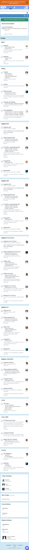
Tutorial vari (7, 77)
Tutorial (6, 72)
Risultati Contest (8, 58)
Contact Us (20, 545)
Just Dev (9, 537)
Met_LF (6, 484)
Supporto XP (7, 310)
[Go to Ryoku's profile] (27, 296)
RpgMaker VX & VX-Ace (7, 238)
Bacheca (6, 56)
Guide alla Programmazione (11, 76)
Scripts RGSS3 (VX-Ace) (10, 277)
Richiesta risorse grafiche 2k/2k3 (12, 370)
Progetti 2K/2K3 (8, 379)
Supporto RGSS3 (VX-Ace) (10, 275)
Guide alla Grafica (9, 74)
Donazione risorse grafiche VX (11, 254)
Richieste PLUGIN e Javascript (11, 150)
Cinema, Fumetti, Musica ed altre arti (12, 406)
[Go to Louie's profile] (27, 389)
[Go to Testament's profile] (27, 85)
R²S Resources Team (9, 420)
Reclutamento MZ (8, 162)
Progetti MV (7, 218)
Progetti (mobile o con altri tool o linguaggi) (14, 111)
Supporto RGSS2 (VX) (9, 262)
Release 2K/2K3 (8, 388)
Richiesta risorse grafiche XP (11, 318)
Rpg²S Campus (8, 73)
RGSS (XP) (7, 327)
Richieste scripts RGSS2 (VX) (11, 264)
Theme (14, 545)
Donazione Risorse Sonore (10, 94)
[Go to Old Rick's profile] (27, 286)
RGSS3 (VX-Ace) (8, 273)
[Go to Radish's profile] (27, 311)
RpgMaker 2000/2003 (7, 359)
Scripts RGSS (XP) (8, 331)
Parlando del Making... (10, 102)
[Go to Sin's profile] (27, 161)
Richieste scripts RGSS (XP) (10, 329)
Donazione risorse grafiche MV (11, 197)
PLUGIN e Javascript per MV (12, 204)
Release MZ (7, 170)
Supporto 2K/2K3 (8, 362)
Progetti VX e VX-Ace (10, 286)
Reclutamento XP (8, 340)
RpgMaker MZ (5, 123)
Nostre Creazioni (8, 407)
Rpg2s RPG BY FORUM (10, 439)
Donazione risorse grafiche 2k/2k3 (12, 372)
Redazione (7, 455)
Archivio (3, 450)
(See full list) (11, 495)
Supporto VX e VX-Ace (10, 241)
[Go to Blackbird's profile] (3, 480)
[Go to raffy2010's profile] (27, 274)
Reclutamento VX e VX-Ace (11, 287)
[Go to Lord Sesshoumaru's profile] (3, 28)
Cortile (3, 400)
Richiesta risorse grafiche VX (11, 253)
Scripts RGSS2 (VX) (9, 265)
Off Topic (6, 403)
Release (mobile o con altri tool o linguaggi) (14, 113)
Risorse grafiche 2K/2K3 (10, 369)
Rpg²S (3, 42)
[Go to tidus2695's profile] (26, 218)
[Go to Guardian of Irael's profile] (27, 421)
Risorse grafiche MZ (9, 137)
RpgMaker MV (5, 181)
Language (8, 545)
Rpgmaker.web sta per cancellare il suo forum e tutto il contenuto (13, 2)
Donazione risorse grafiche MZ (11, 140)
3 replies (10, 34)
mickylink (7, 488)
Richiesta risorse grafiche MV (11, 196)
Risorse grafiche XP (9, 317)
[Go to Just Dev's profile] (27, 148)
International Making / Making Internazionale (14, 103)
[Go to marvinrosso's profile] (27, 327)
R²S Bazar (7, 464)
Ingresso (6, 45)
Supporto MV (7, 184)
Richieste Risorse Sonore (10, 92)
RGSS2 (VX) (7, 261)
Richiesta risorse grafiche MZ (11, 139)
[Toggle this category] (27, 42)
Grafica (6, 84)
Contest (6, 59)
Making (3, 68)
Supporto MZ (7, 127)
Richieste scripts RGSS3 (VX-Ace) (12, 276)
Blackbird (7, 479)
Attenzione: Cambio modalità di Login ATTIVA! (14, 19)
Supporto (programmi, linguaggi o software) (14, 114)
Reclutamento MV (8, 219)
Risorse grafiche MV (9, 194)
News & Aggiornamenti (10, 47)
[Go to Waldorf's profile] (27, 57)
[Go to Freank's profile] (27, 92)
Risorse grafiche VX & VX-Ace (12, 251)
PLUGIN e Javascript (9, 151)
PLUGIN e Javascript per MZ (12, 147)
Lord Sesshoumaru (8, 27)
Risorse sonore (8, 91)
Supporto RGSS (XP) (9, 328)
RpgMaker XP (5, 307)
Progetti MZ (7, 161)
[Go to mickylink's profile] (3, 489)
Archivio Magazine (9, 456)
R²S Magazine (7, 453)
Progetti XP (7, 339)
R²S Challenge (8, 466)
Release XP (7, 349)
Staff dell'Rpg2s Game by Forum (11, 440)
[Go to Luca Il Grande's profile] (27, 262)
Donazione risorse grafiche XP (11, 320)
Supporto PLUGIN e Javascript (11, 148)
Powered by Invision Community (14, 548)
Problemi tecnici (8, 48)
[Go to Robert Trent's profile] (27, 252)
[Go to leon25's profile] (27, 73)
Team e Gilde (4, 417)
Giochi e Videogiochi (9, 405)
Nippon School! (8, 409)
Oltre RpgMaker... (8, 110)
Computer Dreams (9, 433)
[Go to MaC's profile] (27, 454)
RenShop (6, 463)
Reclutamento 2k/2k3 (9, 380)
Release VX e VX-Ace (10, 295)
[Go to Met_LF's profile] (3, 485)
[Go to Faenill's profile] (27, 103)
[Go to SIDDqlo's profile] (27, 46)
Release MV (7, 227)
